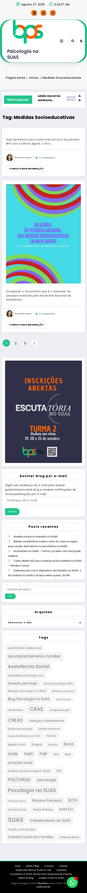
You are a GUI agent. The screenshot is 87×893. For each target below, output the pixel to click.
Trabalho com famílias (21, 829)
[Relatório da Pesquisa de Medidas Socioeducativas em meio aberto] (43, 233)
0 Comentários (47, 157)
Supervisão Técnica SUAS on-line (33, 870)
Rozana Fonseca (47, 800)
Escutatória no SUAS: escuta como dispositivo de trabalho (41, 874)
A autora (49, 866)
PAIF (43, 754)
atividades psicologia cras (25, 675)
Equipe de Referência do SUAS (24, 736)
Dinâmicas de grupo (20, 728)
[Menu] (61, 41)
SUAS (15, 819)
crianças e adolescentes (46, 721)
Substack (61, 870)
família (51, 736)
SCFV (73, 800)
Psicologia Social (17, 801)
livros (69, 744)
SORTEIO (66, 809)
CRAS (36, 709)
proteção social (20, 763)
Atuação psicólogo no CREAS (27, 691)
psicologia (46, 779)
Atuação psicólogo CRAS (58, 683)
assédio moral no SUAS (51, 877)
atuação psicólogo (22, 683)
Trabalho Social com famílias (30, 837)
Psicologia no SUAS (23, 54)
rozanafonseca (23, 157)
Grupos (37, 744)
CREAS (15, 720)
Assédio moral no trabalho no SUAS (36, 536)
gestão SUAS (16, 744)
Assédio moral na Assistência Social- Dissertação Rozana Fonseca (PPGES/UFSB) (47, 98)
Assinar (12, 511)
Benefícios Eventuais (63, 691)
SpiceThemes (43, 886)
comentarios (15, 710)
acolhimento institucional (24, 648)
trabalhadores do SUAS (50, 820)
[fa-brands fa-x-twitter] (34, 13)
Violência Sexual (69, 837)
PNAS (68, 754)
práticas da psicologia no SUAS (29, 771)
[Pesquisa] (73, 41)
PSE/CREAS (19, 780)
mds (13, 754)
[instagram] (53, 13)
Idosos (52, 744)
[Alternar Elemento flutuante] (72, 882)
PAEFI (28, 754)
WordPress (43, 883)
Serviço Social (17, 809)
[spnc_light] (81, 41)
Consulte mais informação (26, 168)
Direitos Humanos (49, 728)
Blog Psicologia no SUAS (29, 699)
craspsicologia (59, 710)
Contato (63, 866)
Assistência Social (28, 666)
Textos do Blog (25, 877)
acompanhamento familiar (34, 656)
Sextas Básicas (43, 809)
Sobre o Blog (32, 866)
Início (17, 866)
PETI (56, 754)
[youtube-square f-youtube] (43, 13)
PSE (59, 771)
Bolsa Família (63, 699)
